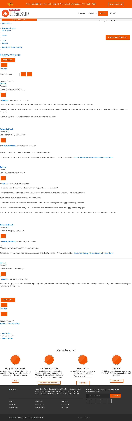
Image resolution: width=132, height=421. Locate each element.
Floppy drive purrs (10, 54)
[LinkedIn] (99, 401)
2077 (7, 132)
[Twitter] (93, 401)
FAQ (15, 381)
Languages (14, 407)
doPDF (67, 391)
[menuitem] (9, 28)
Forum (87, 417)
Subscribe (83, 383)
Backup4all (38, 391)
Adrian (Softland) (6, 129)
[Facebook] (88, 401)
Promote (65, 407)
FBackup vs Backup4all (49, 383)
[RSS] (110, 401)
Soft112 (37, 393)
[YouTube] (104, 401)
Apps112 (44, 393)
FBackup (13, 404)
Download (39, 401)
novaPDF (62, 391)
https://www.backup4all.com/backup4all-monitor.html (93, 157)
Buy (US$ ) (116, 4)
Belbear (3, 84)
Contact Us (116, 381)
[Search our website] (128, 13)
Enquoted (63, 393)
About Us (65, 401)
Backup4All (40, 404)
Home (12, 401)
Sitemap (80, 417)
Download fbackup (117, 37)
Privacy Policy (40, 407)
